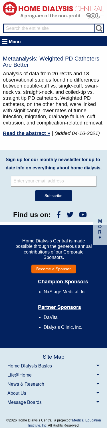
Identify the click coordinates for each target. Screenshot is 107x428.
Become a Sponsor (53, 269)
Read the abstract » (26, 133)
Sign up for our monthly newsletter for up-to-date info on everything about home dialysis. (54, 163)
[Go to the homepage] (53, 8)
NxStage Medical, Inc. (66, 291)
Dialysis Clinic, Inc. (63, 327)
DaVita (51, 317)
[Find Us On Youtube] (83, 215)
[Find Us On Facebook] (58, 215)
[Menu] (4, 41)
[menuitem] (53, 365)
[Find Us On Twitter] (69, 215)
